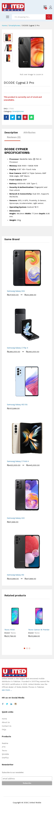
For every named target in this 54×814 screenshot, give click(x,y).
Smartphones (18, 111)
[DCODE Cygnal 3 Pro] (6, 117)
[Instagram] (15, 704)
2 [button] (27, 648)
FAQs (4, 729)
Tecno (13, 633)
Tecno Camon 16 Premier (38, 630)
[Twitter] (7, 704)
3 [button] (29, 648)
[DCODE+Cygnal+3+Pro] (12, 117)
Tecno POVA (9, 630)
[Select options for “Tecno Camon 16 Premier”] (33, 625)
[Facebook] (3, 704)
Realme (5, 743)
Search (49, 17)
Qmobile (5, 754)
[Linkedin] (11, 704)
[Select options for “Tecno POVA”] (9, 625)
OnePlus (5, 758)
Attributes (29, 132)
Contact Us (6, 726)
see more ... (7, 690)
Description (11, 132)
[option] (8, 38)
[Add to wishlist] (20, 625)
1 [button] (24, 648)
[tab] (12, 133)
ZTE (3, 747)
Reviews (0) (14, 137)
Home (4, 719)
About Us (6, 722)
